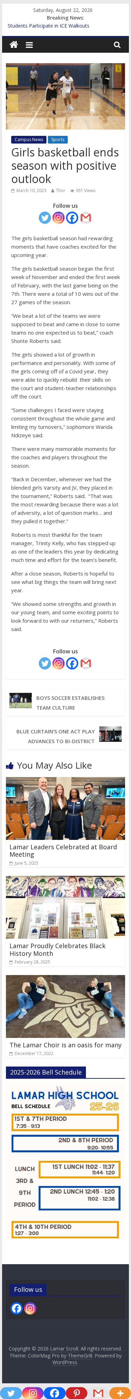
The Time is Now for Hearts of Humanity (54, 23)
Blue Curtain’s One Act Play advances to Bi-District (55, 736)
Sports (57, 139)
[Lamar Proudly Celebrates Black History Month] (65, 880)
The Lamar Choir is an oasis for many (65, 1045)
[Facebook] (72, 218)
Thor (60, 190)
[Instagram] (58, 218)
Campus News (29, 139)
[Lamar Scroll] (14, 44)
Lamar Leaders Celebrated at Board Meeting (63, 851)
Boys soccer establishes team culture (70, 702)
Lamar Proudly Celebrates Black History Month (57, 950)
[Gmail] (86, 218)
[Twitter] (45, 218)
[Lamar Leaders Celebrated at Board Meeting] (65, 781)
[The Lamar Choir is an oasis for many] (65, 979)
